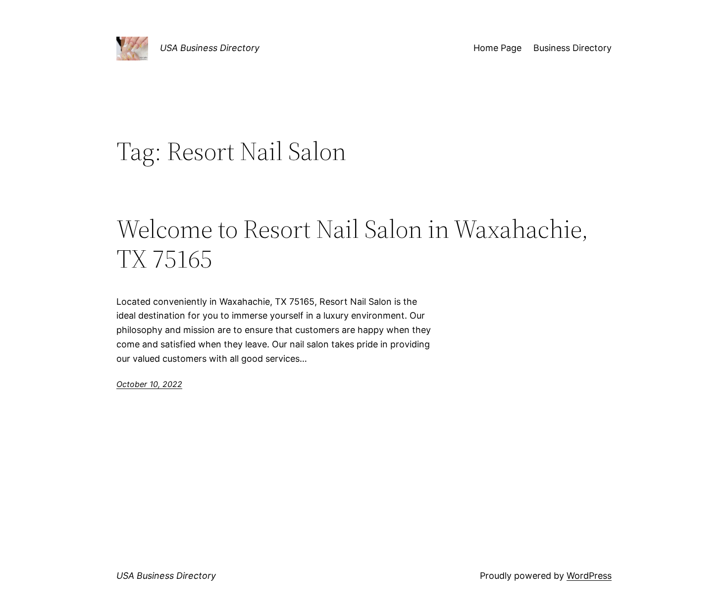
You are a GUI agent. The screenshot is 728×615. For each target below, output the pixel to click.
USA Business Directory (210, 48)
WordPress (589, 575)
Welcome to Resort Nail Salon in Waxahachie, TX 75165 (352, 244)
